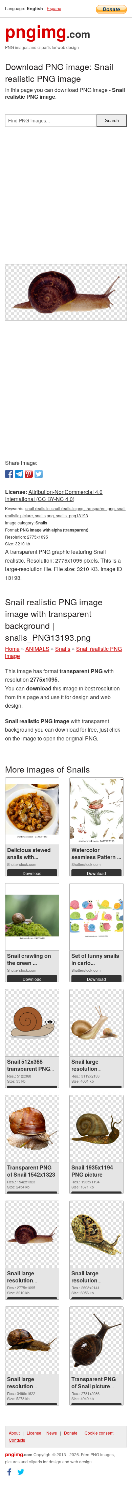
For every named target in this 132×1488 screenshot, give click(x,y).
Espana (54, 8)
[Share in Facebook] (9, 474)
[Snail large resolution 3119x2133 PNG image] (96, 1023)
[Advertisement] (66, 198)
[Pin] (29, 474)
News (51, 1433)
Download (32, 873)
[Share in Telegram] (19, 474)
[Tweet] (39, 474)
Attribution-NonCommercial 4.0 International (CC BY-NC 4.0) (54, 495)
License (34, 1433)
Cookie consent (99, 1433)
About (14, 1433)
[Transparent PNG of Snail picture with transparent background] (96, 1340)
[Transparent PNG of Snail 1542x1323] (32, 1128)
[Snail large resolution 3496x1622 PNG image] (32, 1340)
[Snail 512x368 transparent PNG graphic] (32, 1023)
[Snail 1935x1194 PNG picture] (96, 1128)
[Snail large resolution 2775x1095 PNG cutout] (32, 1234)
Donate (71, 1433)
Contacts (17, 1440)
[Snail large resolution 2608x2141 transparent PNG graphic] (96, 1234)
